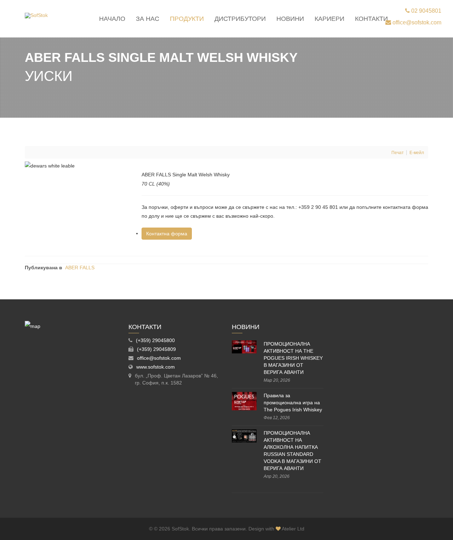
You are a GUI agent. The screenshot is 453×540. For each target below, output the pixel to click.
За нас (147, 18)
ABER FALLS (79, 267)
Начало (112, 18)
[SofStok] (36, 15)
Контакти (371, 18)
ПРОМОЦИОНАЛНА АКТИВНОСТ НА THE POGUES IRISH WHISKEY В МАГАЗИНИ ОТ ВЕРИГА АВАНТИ (293, 358)
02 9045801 (425, 11)
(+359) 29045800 (155, 340)
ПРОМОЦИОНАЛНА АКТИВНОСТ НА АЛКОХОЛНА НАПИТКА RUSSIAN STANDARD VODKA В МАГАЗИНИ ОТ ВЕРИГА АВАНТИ (292, 450)
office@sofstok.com (416, 22)
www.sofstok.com (155, 367)
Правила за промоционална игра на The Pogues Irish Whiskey (293, 402)
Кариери (329, 18)
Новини (290, 18)
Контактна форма (166, 233)
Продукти (187, 18)
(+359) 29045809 (156, 349)
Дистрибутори (240, 18)
